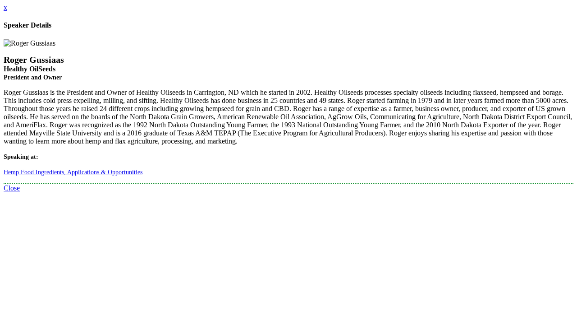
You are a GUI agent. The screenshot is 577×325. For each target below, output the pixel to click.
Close (12, 188)
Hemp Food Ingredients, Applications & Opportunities (73, 172)
